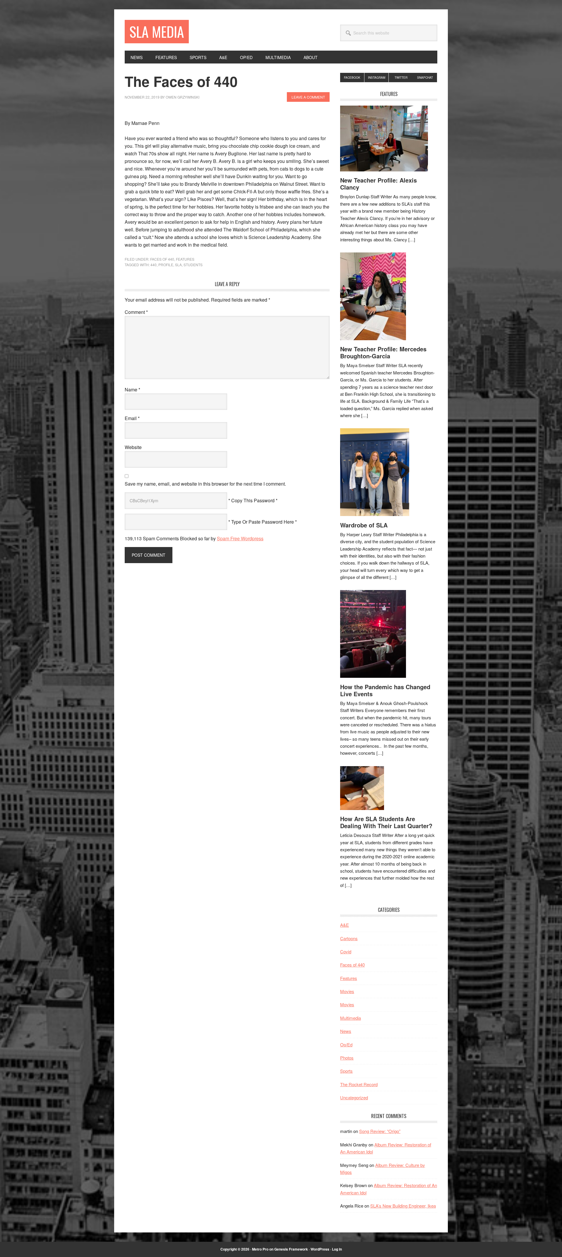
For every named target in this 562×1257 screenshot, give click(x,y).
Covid (345, 951)
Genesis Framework (291, 1249)
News (345, 1031)
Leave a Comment (308, 96)
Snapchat (425, 77)
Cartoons (349, 938)
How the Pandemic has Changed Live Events (385, 690)
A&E (344, 925)
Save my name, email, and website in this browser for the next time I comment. (205, 483)
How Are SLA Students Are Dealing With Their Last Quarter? (386, 822)
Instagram (376, 77)
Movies (347, 991)
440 (153, 264)
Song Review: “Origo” (379, 1131)
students (193, 264)
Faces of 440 (162, 259)
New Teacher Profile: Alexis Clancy (378, 183)
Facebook (352, 77)
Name (132, 389)
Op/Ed (346, 1044)
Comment (136, 312)
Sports (346, 1071)
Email (132, 418)
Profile (165, 264)
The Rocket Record (359, 1084)
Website (133, 447)
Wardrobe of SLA (364, 525)
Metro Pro (260, 1249)
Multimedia (350, 1018)
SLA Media (156, 31)
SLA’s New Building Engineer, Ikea (403, 1206)
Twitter (401, 77)
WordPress (320, 1249)
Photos (347, 1058)
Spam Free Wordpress (240, 538)
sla (178, 264)
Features (185, 259)
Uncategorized (354, 1097)
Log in (337, 1249)
